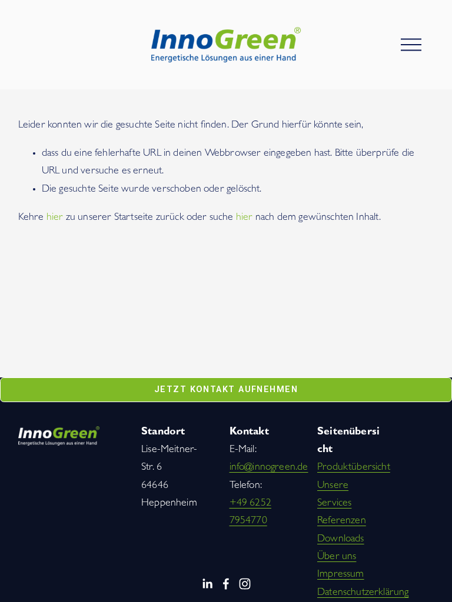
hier (55, 218)
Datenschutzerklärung (363, 593)
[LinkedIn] (207, 584)
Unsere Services (334, 495)
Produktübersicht (353, 468)
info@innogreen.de (269, 468)
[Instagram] (245, 584)
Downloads (340, 539)
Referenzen (341, 521)
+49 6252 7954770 (250, 513)
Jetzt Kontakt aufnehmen (226, 389)
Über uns (336, 557)
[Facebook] (226, 584)
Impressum (340, 575)
